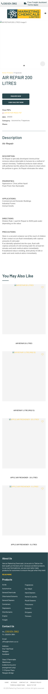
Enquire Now (16, 96)
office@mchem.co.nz (10, 641)
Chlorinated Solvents (10, 596)
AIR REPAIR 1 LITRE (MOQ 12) (24, 410)
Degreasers (6, 608)
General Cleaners (8, 600)
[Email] (15, 124)
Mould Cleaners (30, 600)
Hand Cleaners (30, 593)
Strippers (28, 612)
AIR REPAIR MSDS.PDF (13, 113)
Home (4, 73)
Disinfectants (7, 612)
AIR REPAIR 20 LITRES (24, 343)
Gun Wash (28, 589)
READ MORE (7, 574)
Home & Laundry (31, 596)
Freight (5, 620)
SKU (4, 117)
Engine (4, 616)
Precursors (29, 604)
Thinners (28, 616)
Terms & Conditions (17, 685)
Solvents (28, 608)
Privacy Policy (35, 682)
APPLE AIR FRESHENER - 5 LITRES (24, 544)
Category (6, 120)
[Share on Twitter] (12, 124)
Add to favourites (42, 287)
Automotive (6, 588)
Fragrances (18, 73)
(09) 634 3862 (10, 3)
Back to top (31, 685)
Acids (4, 585)
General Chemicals (9, 592)
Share (4, 124)
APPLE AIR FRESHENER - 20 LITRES (24, 477)
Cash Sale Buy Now (15, 102)
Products (10, 73)
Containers (6, 604)
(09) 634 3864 (10, 634)
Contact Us (23, 682)
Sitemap (14, 682)
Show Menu (3, 14)
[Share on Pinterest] (18, 124)
